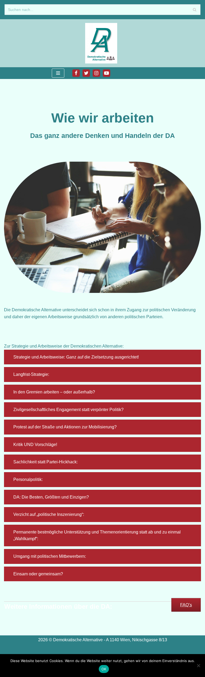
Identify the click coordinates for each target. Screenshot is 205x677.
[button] (102, 357)
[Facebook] (76, 73)
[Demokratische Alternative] (102, 43)
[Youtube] (106, 73)
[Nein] (198, 665)
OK (104, 669)
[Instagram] (96, 73)
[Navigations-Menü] (58, 73)
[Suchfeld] (194, 9)
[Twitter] (86, 73)
